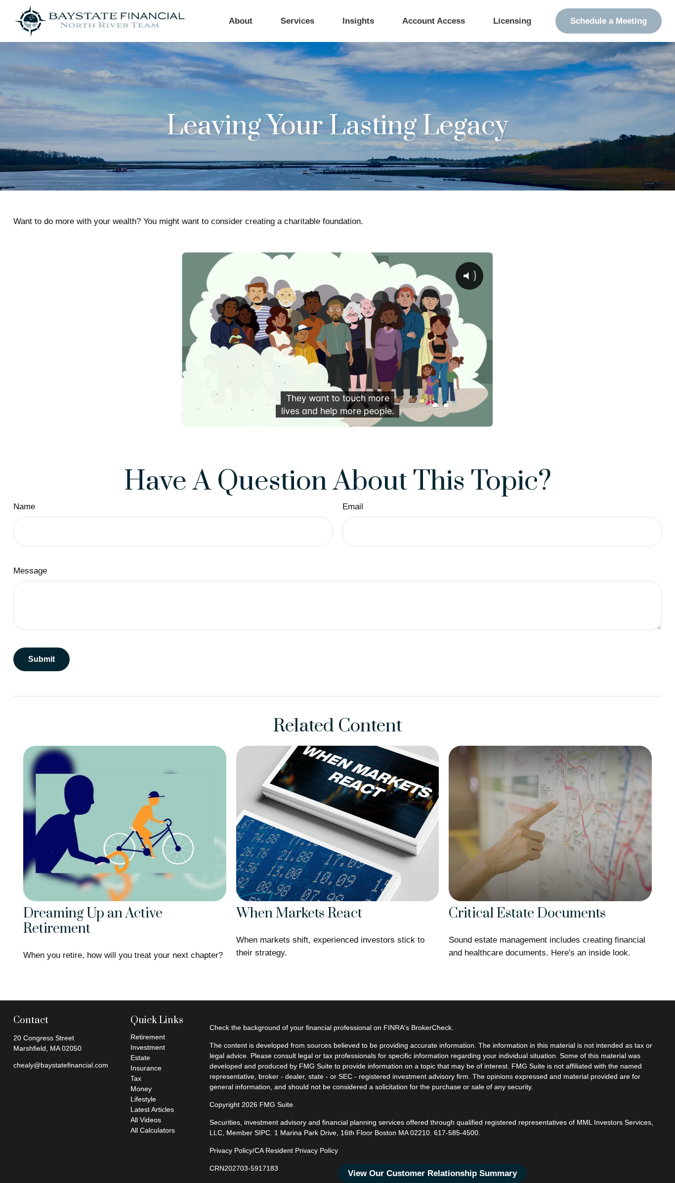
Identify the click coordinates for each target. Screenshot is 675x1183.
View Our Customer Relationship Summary (432, 1173)
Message (30, 570)
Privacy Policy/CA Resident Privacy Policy (274, 1150)
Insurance (146, 1068)
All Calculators (152, 1130)
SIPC (262, 1133)
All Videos (145, 1120)
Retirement (147, 1037)
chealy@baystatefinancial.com (60, 1065)
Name (24, 506)
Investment (147, 1047)
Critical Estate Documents (527, 913)
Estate (140, 1058)
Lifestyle (143, 1099)
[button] (241, 21)
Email (352, 506)
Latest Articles (152, 1109)
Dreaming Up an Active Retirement (93, 921)
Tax (135, 1078)
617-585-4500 (456, 1133)
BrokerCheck (431, 1027)
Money (141, 1089)
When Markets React (299, 913)
